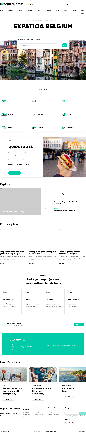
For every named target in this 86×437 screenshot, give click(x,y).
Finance (20, 10)
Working (74, 10)
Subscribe (82, 413)
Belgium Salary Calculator (14, 323)
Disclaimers (83, 13)
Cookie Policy (53, 431)
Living (57, 10)
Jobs (28, 39)
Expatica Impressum (28, 419)
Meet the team (26, 414)
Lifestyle (48, 10)
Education (10, 10)
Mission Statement (27, 421)
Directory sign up (39, 414)
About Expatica (26, 412)
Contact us (25, 416)
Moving (65, 10)
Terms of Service (45, 431)
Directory (83, 10)
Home (1, 10)
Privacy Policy (53, 347)
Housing (39, 10)
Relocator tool (21, 39)
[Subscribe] (74, 341)
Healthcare (29, 10)
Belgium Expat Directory (53, 414)
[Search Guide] (20, 45)
